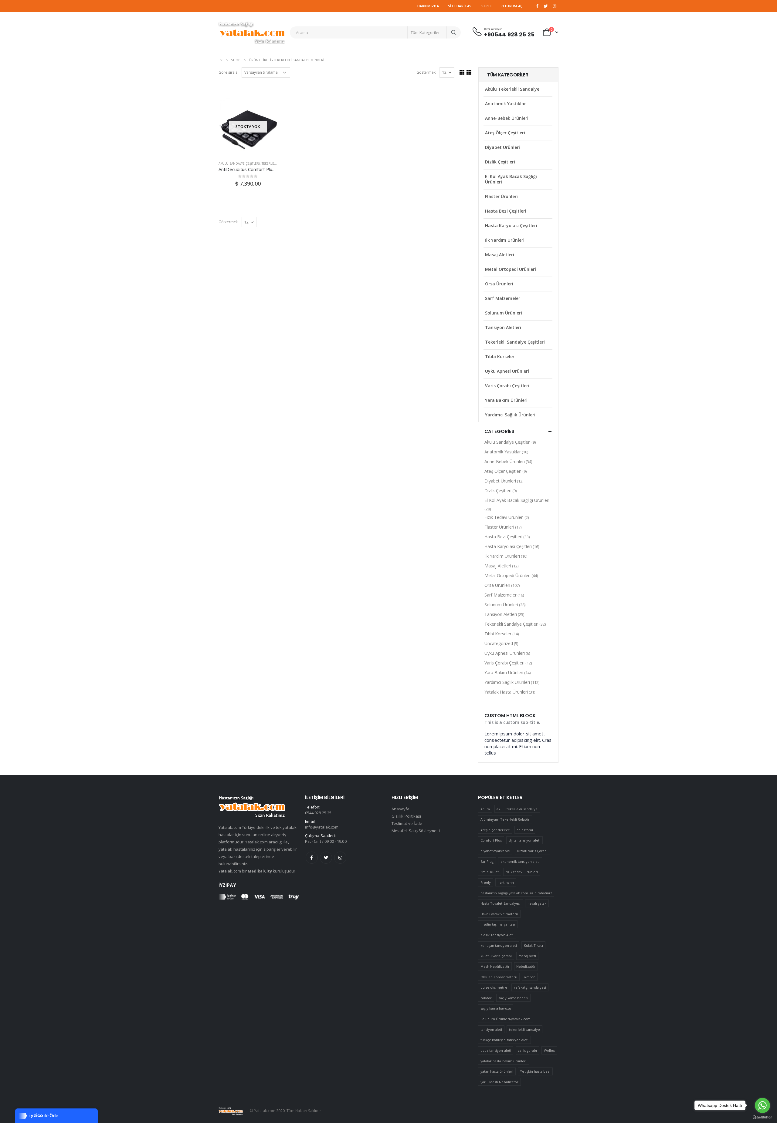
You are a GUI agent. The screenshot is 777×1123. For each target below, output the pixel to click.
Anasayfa (401, 809)
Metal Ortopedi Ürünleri (510, 269)
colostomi (525, 830)
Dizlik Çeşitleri (500, 162)
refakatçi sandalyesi (530, 987)
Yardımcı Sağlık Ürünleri (510, 415)
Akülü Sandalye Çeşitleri (239, 163)
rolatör (486, 998)
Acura (485, 809)
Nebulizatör (526, 966)
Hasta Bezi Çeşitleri (505, 211)
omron (529, 977)
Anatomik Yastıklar (505, 103)
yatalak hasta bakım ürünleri (503, 1061)
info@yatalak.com (321, 827)
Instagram (340, 858)
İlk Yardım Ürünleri (504, 240)
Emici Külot (489, 871)
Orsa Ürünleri (499, 284)
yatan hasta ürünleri (496, 1071)
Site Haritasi (460, 6)
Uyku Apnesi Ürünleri (507, 371)
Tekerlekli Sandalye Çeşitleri (515, 342)
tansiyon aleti (491, 1029)
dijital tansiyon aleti (524, 840)
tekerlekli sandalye (524, 1029)
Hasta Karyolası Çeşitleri (511, 225)
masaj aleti (527, 955)
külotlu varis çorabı (496, 955)
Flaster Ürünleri (501, 196)
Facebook (312, 858)
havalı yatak (537, 903)
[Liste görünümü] (469, 72)
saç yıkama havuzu (495, 1008)
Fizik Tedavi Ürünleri (504, 517)
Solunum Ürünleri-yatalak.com (505, 1019)
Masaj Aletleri (499, 254)
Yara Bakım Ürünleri (506, 400)
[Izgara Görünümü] (462, 72)
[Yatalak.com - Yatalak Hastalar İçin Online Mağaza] (252, 32)
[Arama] (454, 32)
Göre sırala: (229, 72)
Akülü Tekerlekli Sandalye (512, 89)
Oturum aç (511, 6)
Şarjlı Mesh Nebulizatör (499, 1082)
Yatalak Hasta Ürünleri (506, 692)
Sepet (486, 6)
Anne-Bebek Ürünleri (506, 118)
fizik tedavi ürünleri (522, 871)
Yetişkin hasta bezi (535, 1071)
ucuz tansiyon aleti (495, 1050)
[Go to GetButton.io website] (762, 1117)
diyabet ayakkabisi (495, 851)
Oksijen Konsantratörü (498, 977)
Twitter (326, 858)
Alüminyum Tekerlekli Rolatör (505, 819)
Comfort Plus (491, 840)
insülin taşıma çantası (497, 924)
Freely (485, 882)
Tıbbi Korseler (499, 356)
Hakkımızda (428, 6)
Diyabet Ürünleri (502, 147)
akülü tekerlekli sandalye (517, 809)
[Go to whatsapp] (762, 1105)
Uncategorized (498, 643)
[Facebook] (537, 6)
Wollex (549, 1050)
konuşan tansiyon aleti (498, 945)
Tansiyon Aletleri (503, 327)
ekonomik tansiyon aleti (520, 861)
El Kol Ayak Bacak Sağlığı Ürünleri (511, 179)
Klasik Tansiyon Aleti (497, 935)
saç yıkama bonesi (513, 998)
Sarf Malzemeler (502, 298)
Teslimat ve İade (407, 823)
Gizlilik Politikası (406, 816)
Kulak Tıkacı (533, 945)
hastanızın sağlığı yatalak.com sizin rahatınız (516, 893)
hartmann (505, 882)
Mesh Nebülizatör (495, 966)
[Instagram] (554, 6)
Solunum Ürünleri (503, 313)
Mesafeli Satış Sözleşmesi (416, 830)
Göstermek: (426, 72)
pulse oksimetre (493, 987)
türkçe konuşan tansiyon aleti (504, 1039)
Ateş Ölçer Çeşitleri (505, 133)
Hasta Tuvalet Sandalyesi (500, 903)
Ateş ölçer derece (495, 830)
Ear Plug (487, 861)
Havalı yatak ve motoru (499, 914)
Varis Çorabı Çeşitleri (507, 385)
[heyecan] (546, 6)
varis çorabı (527, 1050)
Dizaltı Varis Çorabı (532, 851)
